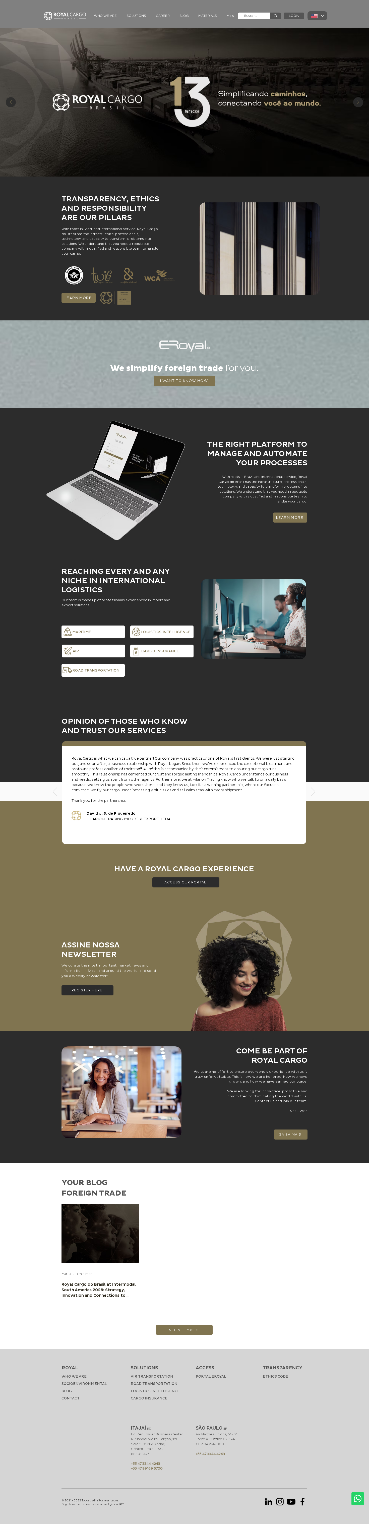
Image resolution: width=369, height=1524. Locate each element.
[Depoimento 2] (187, 840)
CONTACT (71, 1398)
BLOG (67, 1391)
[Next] (313, 792)
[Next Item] (358, 102)
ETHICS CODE (275, 1376)
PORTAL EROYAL (211, 1376)
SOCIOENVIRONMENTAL (80, 1384)
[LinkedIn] (269, 1502)
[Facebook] (302, 1502)
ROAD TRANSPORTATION (154, 1384)
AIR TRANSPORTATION (152, 1376)
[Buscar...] (275, 16)
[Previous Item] (11, 102)
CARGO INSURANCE (149, 1398)
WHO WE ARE (74, 1376)
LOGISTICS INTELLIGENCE (155, 1391)
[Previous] (55, 792)
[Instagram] (280, 1502)
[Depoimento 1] (181, 840)
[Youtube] (291, 1502)
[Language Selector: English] (317, 15)
